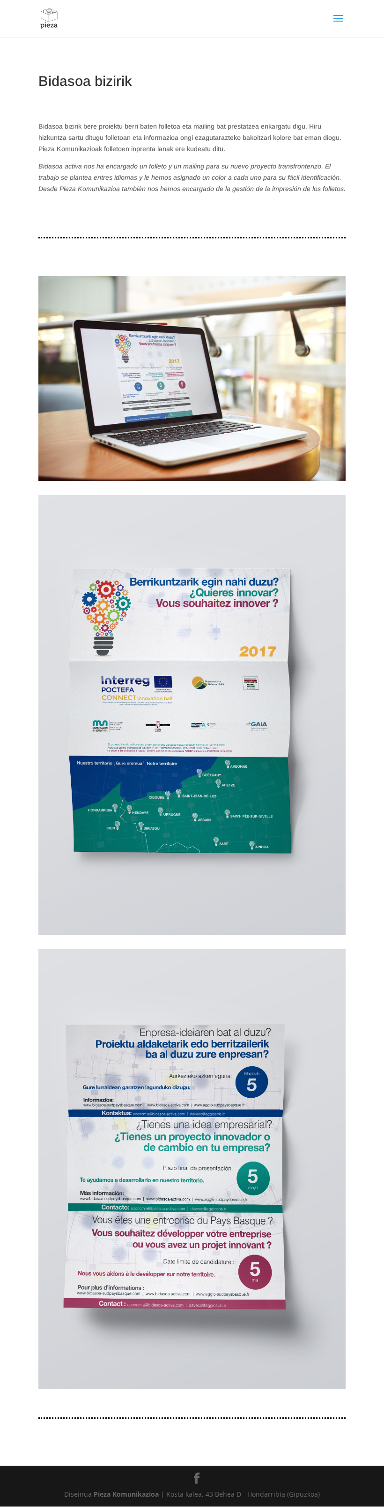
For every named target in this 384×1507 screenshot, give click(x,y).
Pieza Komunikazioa (126, 1494)
